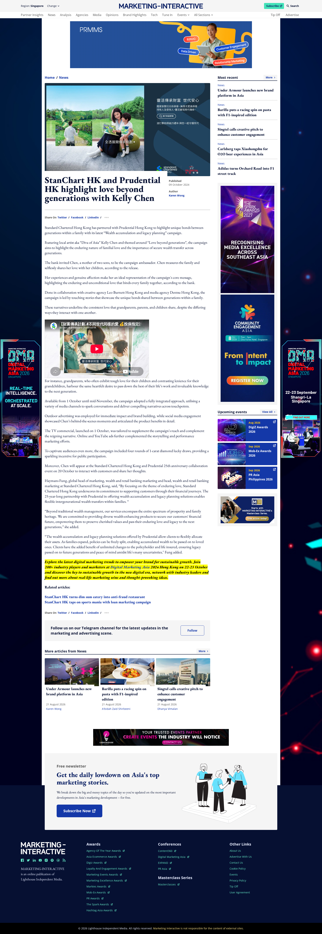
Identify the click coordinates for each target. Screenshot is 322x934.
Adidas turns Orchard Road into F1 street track (246, 171)
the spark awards (99, 904)
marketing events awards (102, 874)
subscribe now (82, 812)
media (97, 15)
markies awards (98, 886)
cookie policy (238, 868)
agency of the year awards (104, 850)
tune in (167, 15)
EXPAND (165, 863)
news (52, 15)
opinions (112, 15)
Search (294, 6)
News (63, 77)
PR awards (94, 898)
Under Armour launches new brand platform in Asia (246, 93)
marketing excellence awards (105, 880)
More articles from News (125, 651)
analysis (65, 15)
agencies (82, 15)
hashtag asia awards (99, 910)
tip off (275, 15)
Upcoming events (245, 412)
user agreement (240, 892)
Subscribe (275, 6)
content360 (167, 851)
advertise (292, 15)
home (50, 77)
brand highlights (134, 15)
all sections (202, 15)
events (182, 15)
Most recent (245, 77)
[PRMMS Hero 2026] (161, 44)
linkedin (93, 217)
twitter (62, 217)
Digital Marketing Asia (130, 567)
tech (154, 15)
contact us (236, 862)
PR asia (164, 869)
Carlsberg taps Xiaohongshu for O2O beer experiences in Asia (243, 151)
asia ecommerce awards (102, 856)
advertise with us (241, 856)
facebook (77, 217)
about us (235, 850)
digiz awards (96, 862)
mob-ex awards (98, 892)
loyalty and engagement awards (107, 868)
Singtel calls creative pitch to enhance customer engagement (241, 132)
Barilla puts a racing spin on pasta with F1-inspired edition (244, 112)
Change (52, 6)
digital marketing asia (172, 857)
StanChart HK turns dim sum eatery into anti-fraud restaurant (95, 596)
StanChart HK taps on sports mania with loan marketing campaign (98, 602)
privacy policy (238, 880)
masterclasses (168, 884)
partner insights (32, 15)
